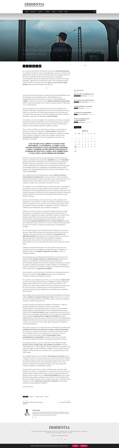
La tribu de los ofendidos (65, 402)
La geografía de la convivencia (83, 106)
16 (94, 141)
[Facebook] (24, 66)
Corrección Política (35, 15)
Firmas (66, 11)
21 (88, 144)
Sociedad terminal (62, 413)
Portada (27, 11)
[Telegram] (40, 66)
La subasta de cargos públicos (83, 112)
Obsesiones (33, 11)
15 (91, 141)
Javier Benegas (28, 57)
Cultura (53, 11)
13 (85, 141)
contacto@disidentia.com (62, 435)
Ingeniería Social (77, 95)
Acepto (75, 445)
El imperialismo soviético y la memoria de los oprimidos (33, 403)
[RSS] (57, 439)
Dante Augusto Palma (84, 102)
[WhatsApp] (30, 66)
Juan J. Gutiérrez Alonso (83, 114)
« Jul (75, 151)
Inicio (24, 15)
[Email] (36, 66)
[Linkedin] (33, 66)
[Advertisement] (71, 5)
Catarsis (52, 413)
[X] (27, 66)
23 (94, 144)
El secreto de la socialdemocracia (84, 94)
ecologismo (31, 396)
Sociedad (47, 11)
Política (40, 11)
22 (91, 144)
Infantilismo (76, 102)
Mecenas (61, 11)
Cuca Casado (81, 108)
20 (85, 144)
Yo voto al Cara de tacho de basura (84, 100)
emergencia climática (39, 396)
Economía (76, 122)
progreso (47, 396)
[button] (94, 11)
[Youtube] (65, 439)
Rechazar (84, 445)
